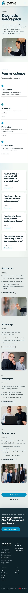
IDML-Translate (19, 550)
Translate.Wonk (19, 548)
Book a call (14, 495)
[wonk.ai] (7, 544)
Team (2, 570)
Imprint (17, 570)
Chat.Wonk (18, 545)
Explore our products (11, 529)
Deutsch (24, 588)
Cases (3, 575)
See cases (14, 499)
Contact (3, 580)
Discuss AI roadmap (8, 347)
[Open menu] (25, 3)
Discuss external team (9, 459)
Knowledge (4, 573)
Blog (2, 577)
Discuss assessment (8, 292)
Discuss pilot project (8, 401)
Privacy (17, 573)
